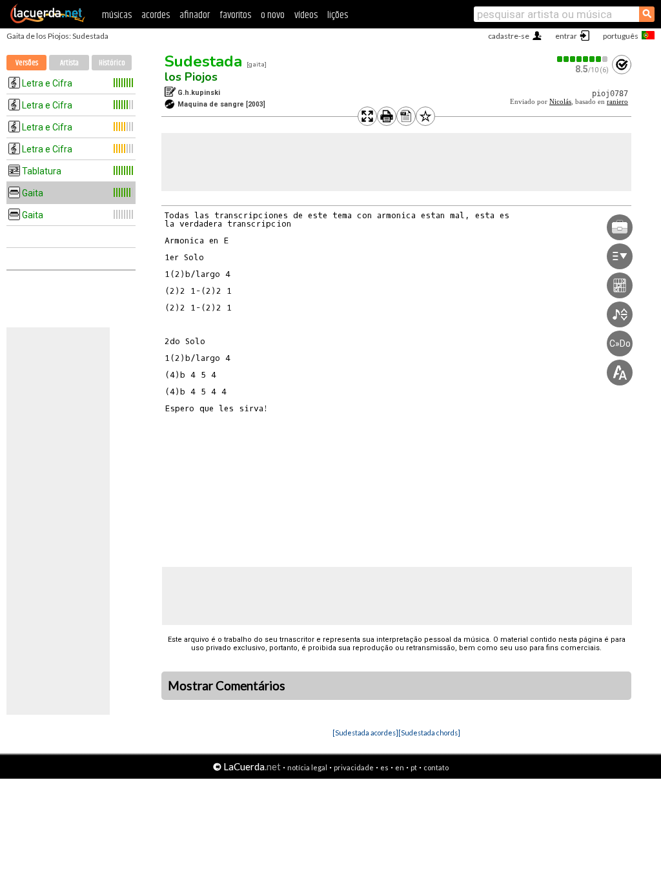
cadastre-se (508, 36)
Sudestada (203, 61)
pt (414, 767)
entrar (566, 36)
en (399, 767)
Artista (69, 63)
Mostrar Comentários (226, 686)
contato (436, 767)
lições (337, 15)
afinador (194, 15)
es (384, 767)
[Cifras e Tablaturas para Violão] (47, 20)
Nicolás (560, 101)
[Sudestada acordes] (365, 732)
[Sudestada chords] (429, 732)
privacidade (354, 767)
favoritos (235, 15)
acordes (155, 15)
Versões (26, 63)
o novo (273, 15)
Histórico (112, 63)
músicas (117, 15)
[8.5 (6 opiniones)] (583, 59)
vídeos (306, 15)
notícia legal (307, 767)
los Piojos (191, 77)
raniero (617, 101)
